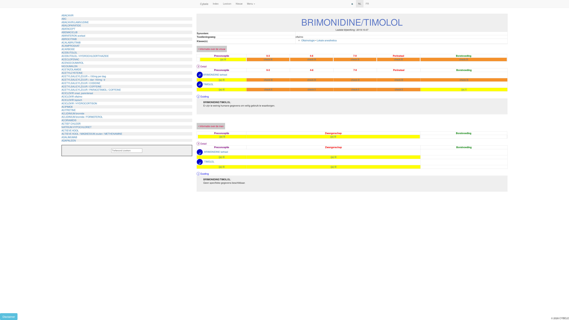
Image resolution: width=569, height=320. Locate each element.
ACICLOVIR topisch (71, 100)
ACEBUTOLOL (69, 52)
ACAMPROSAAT (70, 45)
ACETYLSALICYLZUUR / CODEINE (80, 83)
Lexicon (227, 3)
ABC (64, 18)
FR (367, 3)
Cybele (204, 4)
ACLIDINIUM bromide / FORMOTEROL (82, 117)
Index (216, 3)
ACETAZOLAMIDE (71, 69)
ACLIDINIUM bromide (72, 113)
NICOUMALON (69, 66)
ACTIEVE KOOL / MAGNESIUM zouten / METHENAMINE (91, 133)
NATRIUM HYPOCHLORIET (76, 127)
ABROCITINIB (69, 39)
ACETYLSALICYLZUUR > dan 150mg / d (83, 79)
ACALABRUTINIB (71, 42)
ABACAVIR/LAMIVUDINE (75, 22)
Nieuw (239, 3)
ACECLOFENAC (70, 59)
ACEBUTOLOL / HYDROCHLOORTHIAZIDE (85, 56)
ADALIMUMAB (69, 137)
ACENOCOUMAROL (72, 62)
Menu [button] (250, 3)
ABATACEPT (68, 29)
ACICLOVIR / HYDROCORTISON (79, 103)
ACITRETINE (68, 110)
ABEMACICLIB (69, 32)
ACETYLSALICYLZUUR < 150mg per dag (83, 76)
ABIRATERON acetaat (73, 35)
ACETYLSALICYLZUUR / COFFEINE (81, 86)
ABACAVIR (67, 15)
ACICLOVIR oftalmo (71, 96)
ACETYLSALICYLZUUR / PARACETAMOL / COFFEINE (91, 89)
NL (359, 3)
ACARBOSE (68, 49)
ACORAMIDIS (68, 120)
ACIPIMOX (67, 106)
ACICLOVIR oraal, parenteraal (77, 93)
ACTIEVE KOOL (70, 130)
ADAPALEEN (68, 140)
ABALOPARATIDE (71, 25)
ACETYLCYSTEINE (72, 73)
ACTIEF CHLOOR (71, 123)
